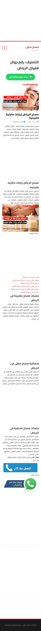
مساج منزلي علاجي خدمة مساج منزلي (25, 280)
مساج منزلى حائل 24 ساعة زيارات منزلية (25, 289)
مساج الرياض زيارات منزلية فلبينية (22, 116)
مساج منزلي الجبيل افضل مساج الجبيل (25, 286)
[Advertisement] (20, 20)
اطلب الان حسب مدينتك (30, 277)
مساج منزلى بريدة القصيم (30, 292)
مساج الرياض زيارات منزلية (30, 283)
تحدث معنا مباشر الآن (20, 77)
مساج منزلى (32, 47)
